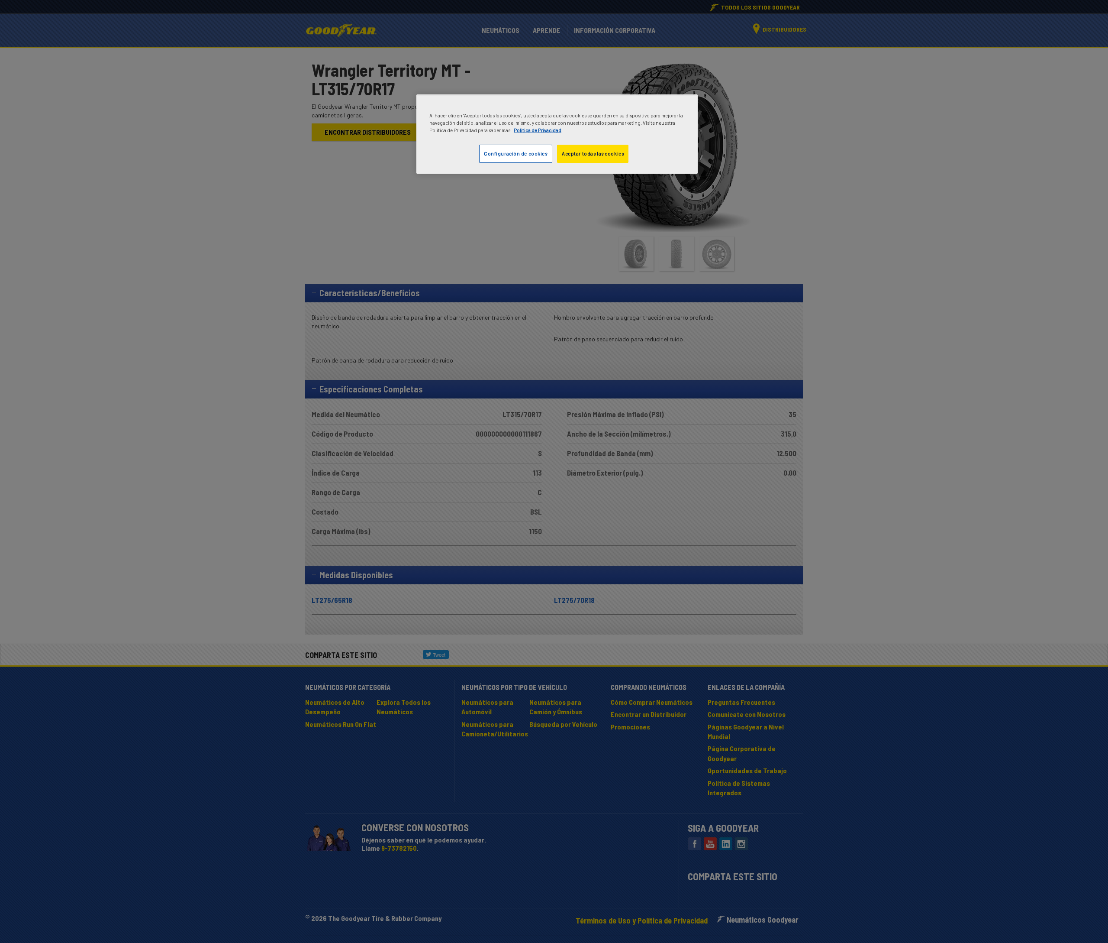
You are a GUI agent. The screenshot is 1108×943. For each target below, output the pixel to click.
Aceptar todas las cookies (593, 153)
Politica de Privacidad (537, 130)
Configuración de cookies (516, 153)
